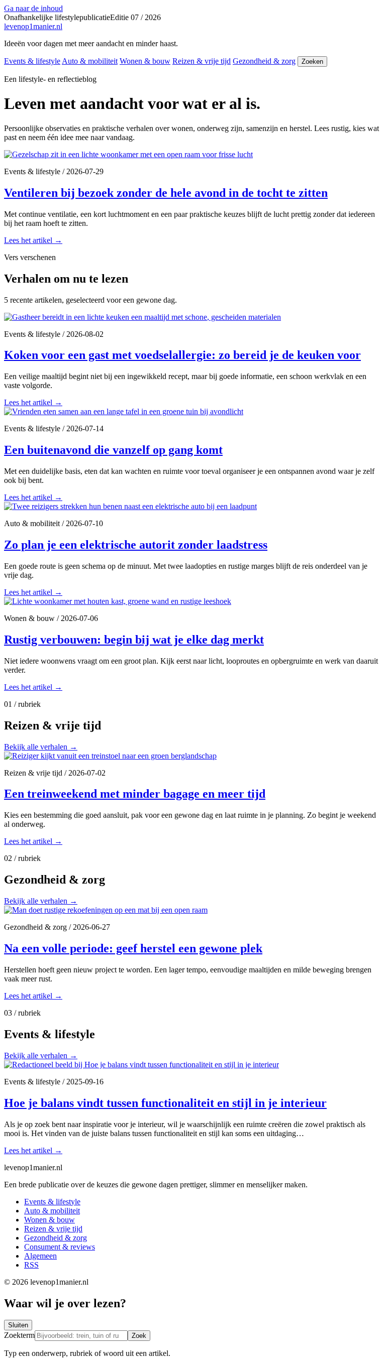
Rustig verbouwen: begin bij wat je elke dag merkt (134, 639)
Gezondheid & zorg (264, 61)
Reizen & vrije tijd (201, 61)
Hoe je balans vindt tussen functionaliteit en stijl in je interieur (165, 1102)
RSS (31, 1265)
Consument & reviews (59, 1247)
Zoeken (312, 61)
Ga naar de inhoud (33, 8)
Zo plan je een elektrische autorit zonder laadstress (135, 544)
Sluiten (18, 1325)
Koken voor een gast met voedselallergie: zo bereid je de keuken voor (182, 354)
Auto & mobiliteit (90, 61)
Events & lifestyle (32, 61)
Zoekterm (19, 1335)
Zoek (139, 1335)
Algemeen (40, 1256)
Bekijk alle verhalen (40, 746)
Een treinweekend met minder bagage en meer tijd (134, 793)
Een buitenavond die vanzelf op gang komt (113, 449)
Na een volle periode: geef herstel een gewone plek (133, 948)
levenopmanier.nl (33, 26)
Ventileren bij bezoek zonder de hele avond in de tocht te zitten (166, 192)
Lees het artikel (33, 240)
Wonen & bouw (145, 61)
